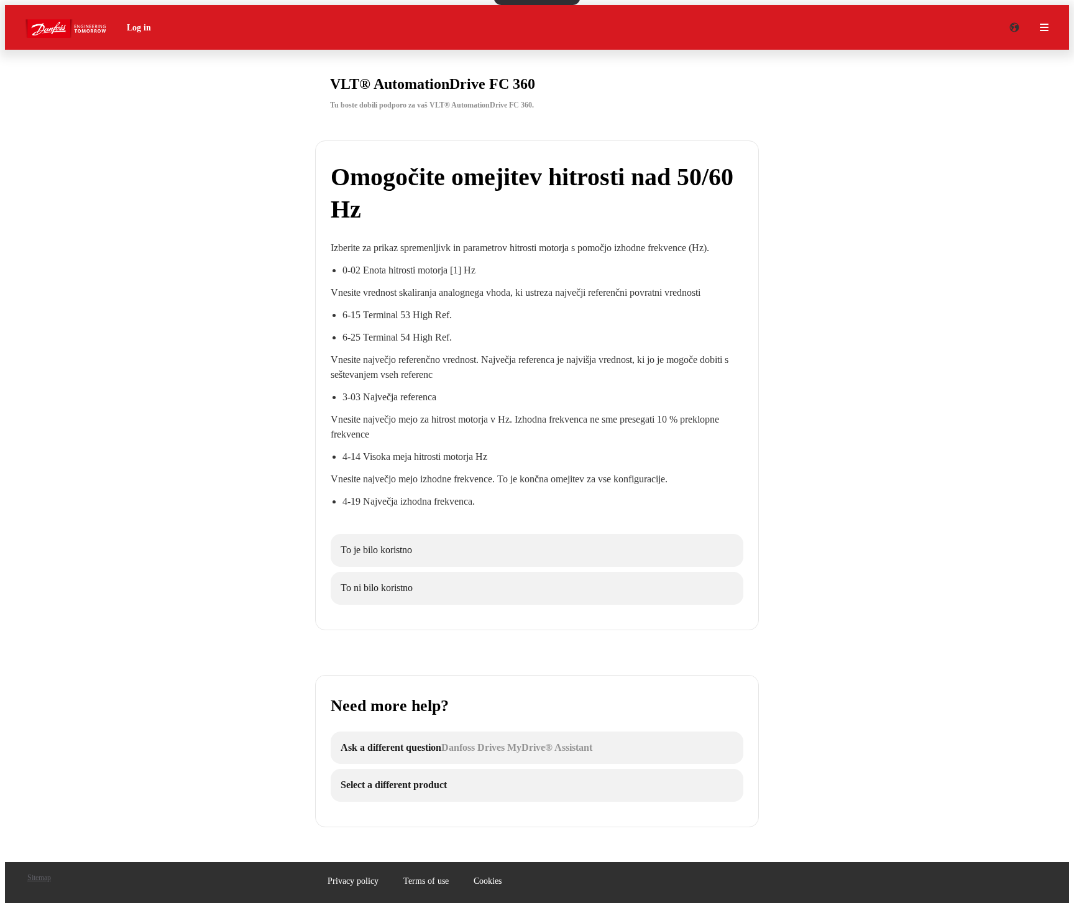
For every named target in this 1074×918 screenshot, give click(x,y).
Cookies (488, 881)
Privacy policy (353, 881)
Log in (139, 27)
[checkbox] (537, 550)
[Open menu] (1044, 27)
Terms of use (426, 881)
